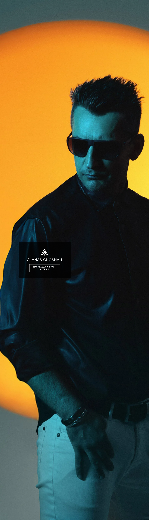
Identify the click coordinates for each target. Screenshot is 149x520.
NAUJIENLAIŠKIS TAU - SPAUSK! (44, 268)
